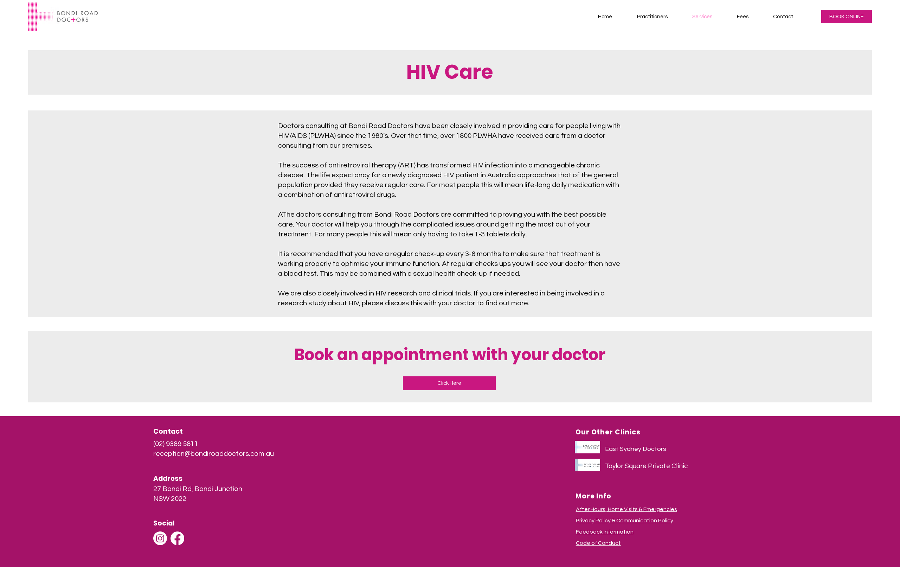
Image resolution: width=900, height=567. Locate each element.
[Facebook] (177, 538)
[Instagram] (160, 538)
